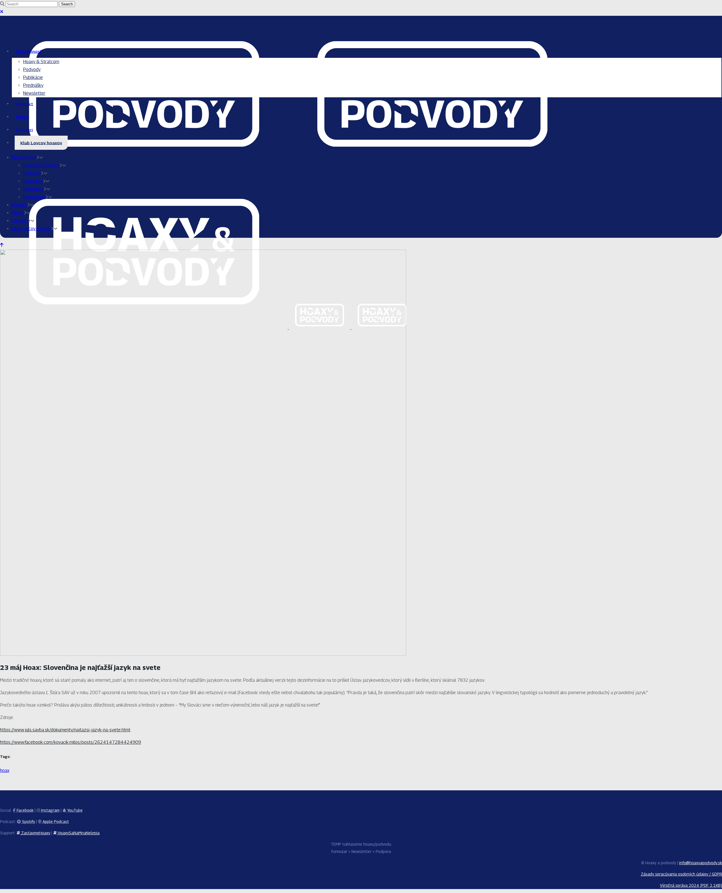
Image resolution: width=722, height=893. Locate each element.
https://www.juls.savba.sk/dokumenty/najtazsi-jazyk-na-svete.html (65, 730)
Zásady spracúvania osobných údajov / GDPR (681, 874)
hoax (4, 770)
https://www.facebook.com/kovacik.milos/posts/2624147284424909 (70, 742)
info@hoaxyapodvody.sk (700, 862)
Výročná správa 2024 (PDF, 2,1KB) (691, 885)
